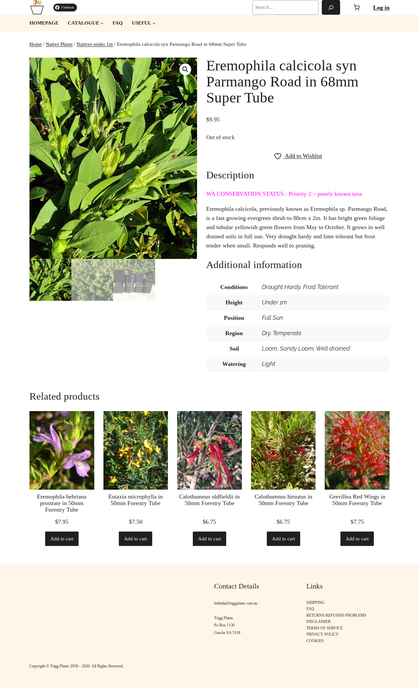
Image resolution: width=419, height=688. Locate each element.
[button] (185, 69)
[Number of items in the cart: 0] (356, 7)
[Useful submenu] (154, 23)
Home (35, 44)
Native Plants (59, 44)
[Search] (331, 7)
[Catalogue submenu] (101, 23)
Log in (381, 7)
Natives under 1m (95, 44)
